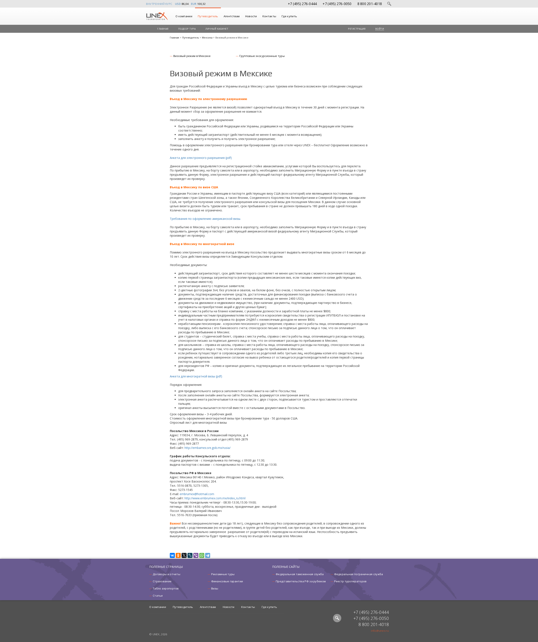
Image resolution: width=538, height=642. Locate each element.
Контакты (269, 16)
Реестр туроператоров (350, 581)
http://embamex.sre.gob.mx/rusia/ (208, 448)
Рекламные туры (223, 574)
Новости (251, 16)
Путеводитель (208, 16)
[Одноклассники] (178, 555)
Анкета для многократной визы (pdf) (196, 376)
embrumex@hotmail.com (197, 494)
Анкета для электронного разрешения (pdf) (201, 158)
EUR (193, 4)
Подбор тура (187, 28)
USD (178, 4)
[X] (184, 555)
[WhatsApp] (201, 555)
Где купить (289, 16)
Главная (163, 28)
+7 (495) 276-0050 (337, 3)
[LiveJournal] (190, 555)
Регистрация (357, 28)
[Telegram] (207, 555)
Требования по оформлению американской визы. (205, 219)
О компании (183, 16)
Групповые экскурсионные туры (262, 56)
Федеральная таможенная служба (300, 574)
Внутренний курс (159, 4)
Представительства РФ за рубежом (301, 581)
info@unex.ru (380, 631)
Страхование (162, 581)
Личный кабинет (216, 28)
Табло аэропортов (166, 588)
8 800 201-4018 (369, 3)
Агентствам (232, 16)
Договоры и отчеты (166, 574)
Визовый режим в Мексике (192, 56)
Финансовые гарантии (227, 581)
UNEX (157, 16)
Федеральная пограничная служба (358, 574)
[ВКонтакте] (172, 555)
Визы (214, 588)
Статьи (158, 595)
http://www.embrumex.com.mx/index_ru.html (215, 498)
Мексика (207, 37)
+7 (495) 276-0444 (302, 3)
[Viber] (195, 555)
